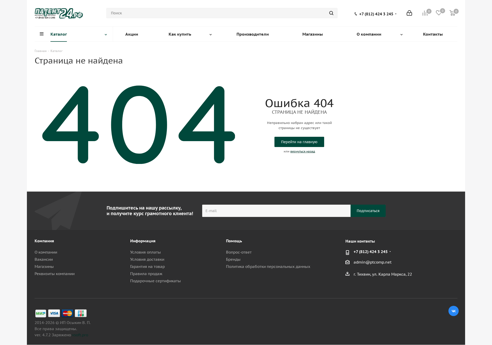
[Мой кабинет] (409, 13)
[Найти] (331, 13)
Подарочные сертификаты (155, 280)
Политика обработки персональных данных (268, 266)
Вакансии (44, 259)
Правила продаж (146, 273)
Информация (143, 240)
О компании (46, 252)
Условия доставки (147, 259)
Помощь (234, 240)
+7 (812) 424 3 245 (376, 14)
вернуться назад (302, 151)
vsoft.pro (80, 334)
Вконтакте (453, 311)
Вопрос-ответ (239, 252)
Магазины (44, 266)
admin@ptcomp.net (373, 262)
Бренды (233, 259)
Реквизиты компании (55, 273)
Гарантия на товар (147, 266)
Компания (44, 240)
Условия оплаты (145, 252)
